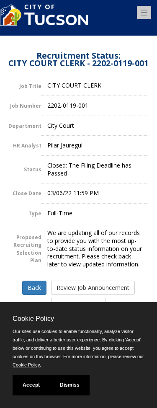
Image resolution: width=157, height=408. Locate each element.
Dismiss (70, 385)
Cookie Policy (26, 364)
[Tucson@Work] (44, 20)
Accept (31, 385)
